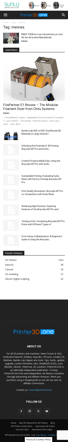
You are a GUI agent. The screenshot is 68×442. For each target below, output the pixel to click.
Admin (24, 41)
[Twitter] (38, 411)
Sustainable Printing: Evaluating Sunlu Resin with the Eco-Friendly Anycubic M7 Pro (42, 179)
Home (6, 22)
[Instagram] (30, 411)
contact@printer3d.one (40, 389)
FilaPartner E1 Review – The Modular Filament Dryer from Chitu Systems (30, 107)
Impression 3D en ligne (42, 429)
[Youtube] (47, 411)
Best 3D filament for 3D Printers (33, 423)
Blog (53, 423)
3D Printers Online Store (21, 426)
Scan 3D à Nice (22, 429)
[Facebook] (21, 411)
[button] (5, 15)
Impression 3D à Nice (45, 426)
